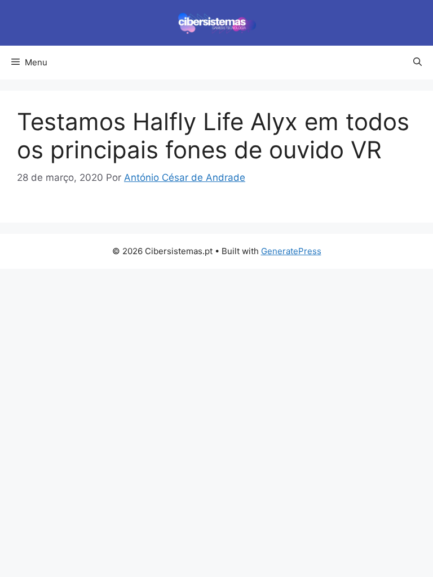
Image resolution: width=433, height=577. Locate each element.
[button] (417, 62)
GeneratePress (291, 251)
